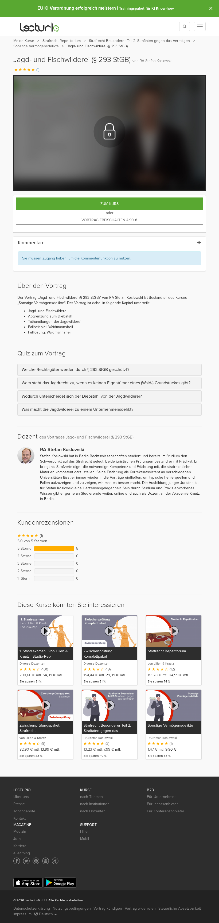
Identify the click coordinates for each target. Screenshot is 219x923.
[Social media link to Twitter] (26, 861)
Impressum (22, 914)
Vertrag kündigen (107, 908)
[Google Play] (60, 882)
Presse (19, 804)
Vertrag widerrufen (140, 908)
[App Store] (28, 883)
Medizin (19, 831)
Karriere (19, 846)
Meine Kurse (23, 40)
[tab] (109, 369)
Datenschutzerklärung (31, 908)
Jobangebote (24, 811)
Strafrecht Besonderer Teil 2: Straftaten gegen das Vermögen (139, 40)
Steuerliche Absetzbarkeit (179, 908)
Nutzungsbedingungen (72, 908)
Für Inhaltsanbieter (162, 804)
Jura (17, 838)
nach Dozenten (92, 811)
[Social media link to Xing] (55, 861)
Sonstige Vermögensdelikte (36, 46)
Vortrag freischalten (109, 220)
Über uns (21, 796)
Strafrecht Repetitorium (61, 40)
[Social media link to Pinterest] (36, 861)
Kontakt (19, 818)
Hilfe (84, 831)
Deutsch (46, 914)
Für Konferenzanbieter (165, 811)
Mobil (84, 838)
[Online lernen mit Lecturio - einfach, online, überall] (40, 26)
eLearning (21, 853)
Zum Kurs (109, 203)
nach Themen (91, 796)
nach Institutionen (95, 804)
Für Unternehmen (162, 796)
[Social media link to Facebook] (16, 861)
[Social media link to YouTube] (45, 861)
